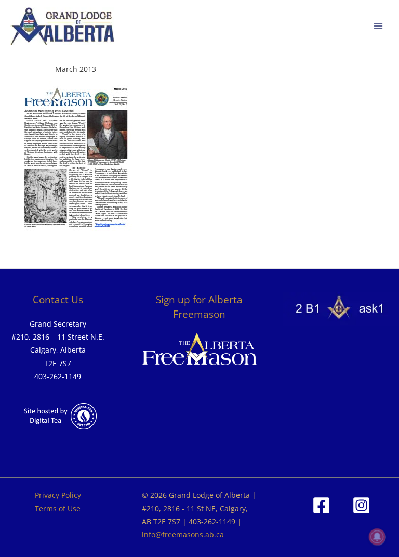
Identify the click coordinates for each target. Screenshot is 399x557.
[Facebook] (321, 505)
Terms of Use (58, 508)
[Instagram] (361, 505)
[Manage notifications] (377, 536)
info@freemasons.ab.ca (183, 534)
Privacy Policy (58, 495)
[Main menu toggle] (378, 26)
